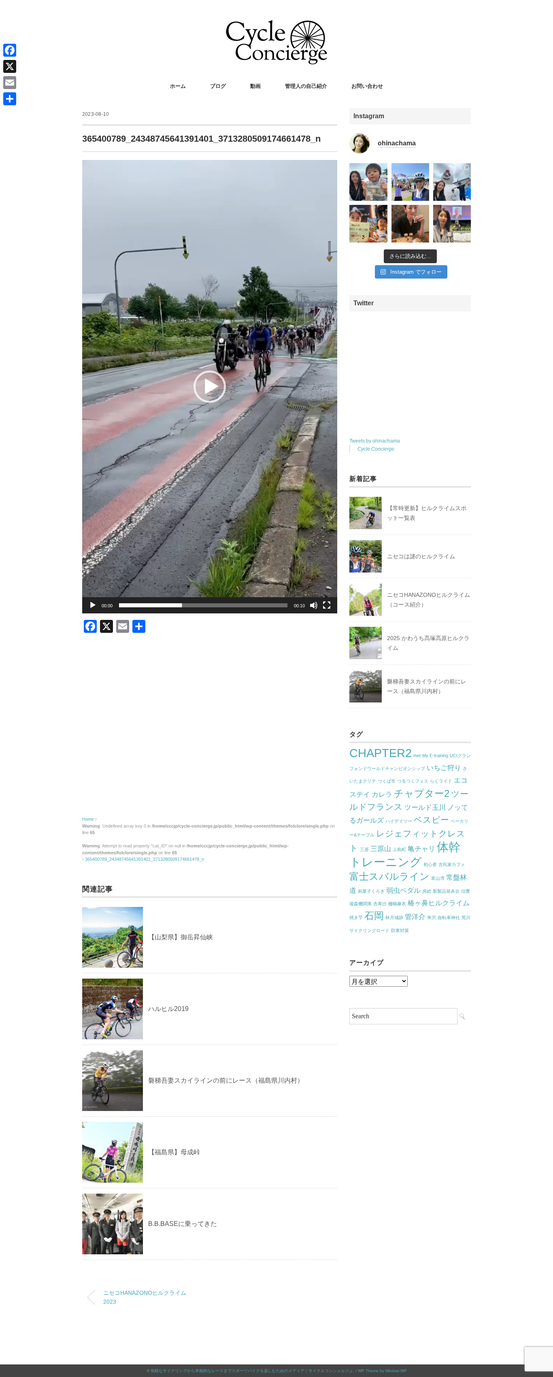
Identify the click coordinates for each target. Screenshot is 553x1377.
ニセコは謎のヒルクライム (421, 556)
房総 (426, 891)
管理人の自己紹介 (306, 86)
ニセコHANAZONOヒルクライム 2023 (144, 1297)
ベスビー (431, 819)
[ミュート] (314, 605)
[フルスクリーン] (327, 605)
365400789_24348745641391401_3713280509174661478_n (144, 859)
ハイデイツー (398, 821)
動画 (255, 86)
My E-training (435, 755)
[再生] (93, 605)
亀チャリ (421, 849)
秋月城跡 (394, 917)
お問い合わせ (367, 86)
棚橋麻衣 (397, 903)
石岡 (374, 915)
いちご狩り (444, 768)
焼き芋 (356, 917)
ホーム (178, 86)
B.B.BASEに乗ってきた (182, 1223)
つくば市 (387, 781)
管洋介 (415, 917)
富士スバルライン (389, 876)
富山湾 (438, 878)
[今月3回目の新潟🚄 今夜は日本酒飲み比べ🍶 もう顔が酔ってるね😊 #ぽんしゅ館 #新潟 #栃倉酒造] (410, 224)
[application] (209, 386)
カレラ (382, 794)
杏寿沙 (380, 903)
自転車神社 (449, 917)
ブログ (218, 86)
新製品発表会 (446, 891)
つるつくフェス (412, 781)
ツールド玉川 (425, 807)
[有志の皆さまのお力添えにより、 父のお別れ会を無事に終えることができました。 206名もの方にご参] (452, 224)
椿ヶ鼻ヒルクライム (439, 903)
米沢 (431, 917)
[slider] (203, 605)
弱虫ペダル (403, 890)
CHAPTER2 (380, 753)
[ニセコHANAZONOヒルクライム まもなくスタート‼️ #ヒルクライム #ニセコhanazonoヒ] (410, 182)
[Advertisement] (209, 733)
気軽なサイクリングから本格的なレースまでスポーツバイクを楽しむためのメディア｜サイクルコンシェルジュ (252, 1370)
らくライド (441, 781)
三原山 (380, 849)
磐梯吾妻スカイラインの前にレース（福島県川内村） (226, 1080)
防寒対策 (400, 930)
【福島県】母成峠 (174, 1152)
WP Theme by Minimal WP (382, 1370)
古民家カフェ (451, 864)
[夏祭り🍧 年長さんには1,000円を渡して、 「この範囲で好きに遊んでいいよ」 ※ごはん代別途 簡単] (368, 182)
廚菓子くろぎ (371, 891)
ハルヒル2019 (168, 1008)
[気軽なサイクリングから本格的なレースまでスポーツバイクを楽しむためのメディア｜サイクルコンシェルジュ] (276, 26)
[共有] (10, 99)
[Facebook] (10, 50)
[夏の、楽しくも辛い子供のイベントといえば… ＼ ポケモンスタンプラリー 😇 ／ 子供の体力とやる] (368, 224)
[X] (10, 66)
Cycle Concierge (375, 449)
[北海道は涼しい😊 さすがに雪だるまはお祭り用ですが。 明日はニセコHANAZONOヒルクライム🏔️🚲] (452, 182)
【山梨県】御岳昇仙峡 (180, 937)
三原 (364, 849)
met (417, 755)
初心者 (430, 864)
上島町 (399, 849)
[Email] (10, 82)
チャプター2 (421, 793)
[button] (210, 386)
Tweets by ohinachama (374, 441)
